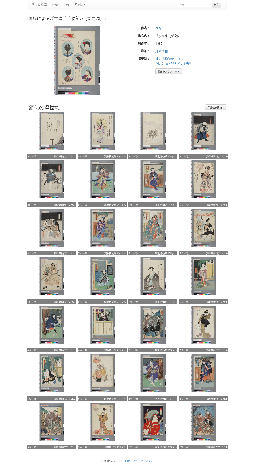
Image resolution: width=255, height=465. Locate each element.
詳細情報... (163, 51)
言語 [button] (80, 4)
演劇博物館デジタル (169, 58)
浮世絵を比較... (215, 107)
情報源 (56, 4)
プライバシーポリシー (144, 460)
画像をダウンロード (169, 71)
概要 (67, 4)
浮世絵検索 (39, 4)
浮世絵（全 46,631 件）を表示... (174, 63)
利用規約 (128, 460)
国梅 (158, 28)
